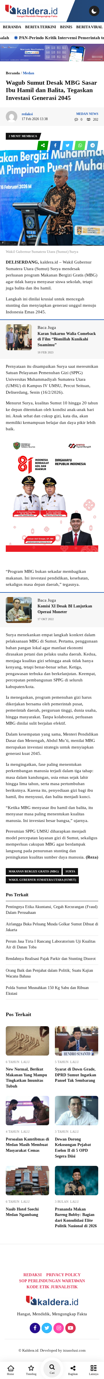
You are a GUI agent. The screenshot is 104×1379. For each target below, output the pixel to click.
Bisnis (66, 27)
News (93, 113)
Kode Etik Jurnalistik (52, 1287)
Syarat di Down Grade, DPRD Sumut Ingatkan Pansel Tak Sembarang (75, 1075)
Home (10, 1374)
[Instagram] (58, 1328)
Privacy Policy (63, 1275)
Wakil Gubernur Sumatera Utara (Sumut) (42, 879)
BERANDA (12, 27)
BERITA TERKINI (40, 27)
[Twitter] (46, 1328)
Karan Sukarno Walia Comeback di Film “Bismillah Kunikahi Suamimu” (67, 339)
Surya (70, 871)
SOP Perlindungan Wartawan (52, 1281)
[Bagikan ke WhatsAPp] (80, 145)
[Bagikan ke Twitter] (68, 145)
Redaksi (32, 1275)
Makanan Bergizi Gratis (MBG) (34, 871)
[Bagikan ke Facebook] (55, 145)
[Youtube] (70, 1328)
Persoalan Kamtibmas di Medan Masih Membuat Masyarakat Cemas (27, 1145)
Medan (28, 73)
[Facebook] (34, 1328)
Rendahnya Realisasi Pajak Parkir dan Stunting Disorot (51, 958)
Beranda (13, 73)
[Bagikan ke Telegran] (92, 145)
